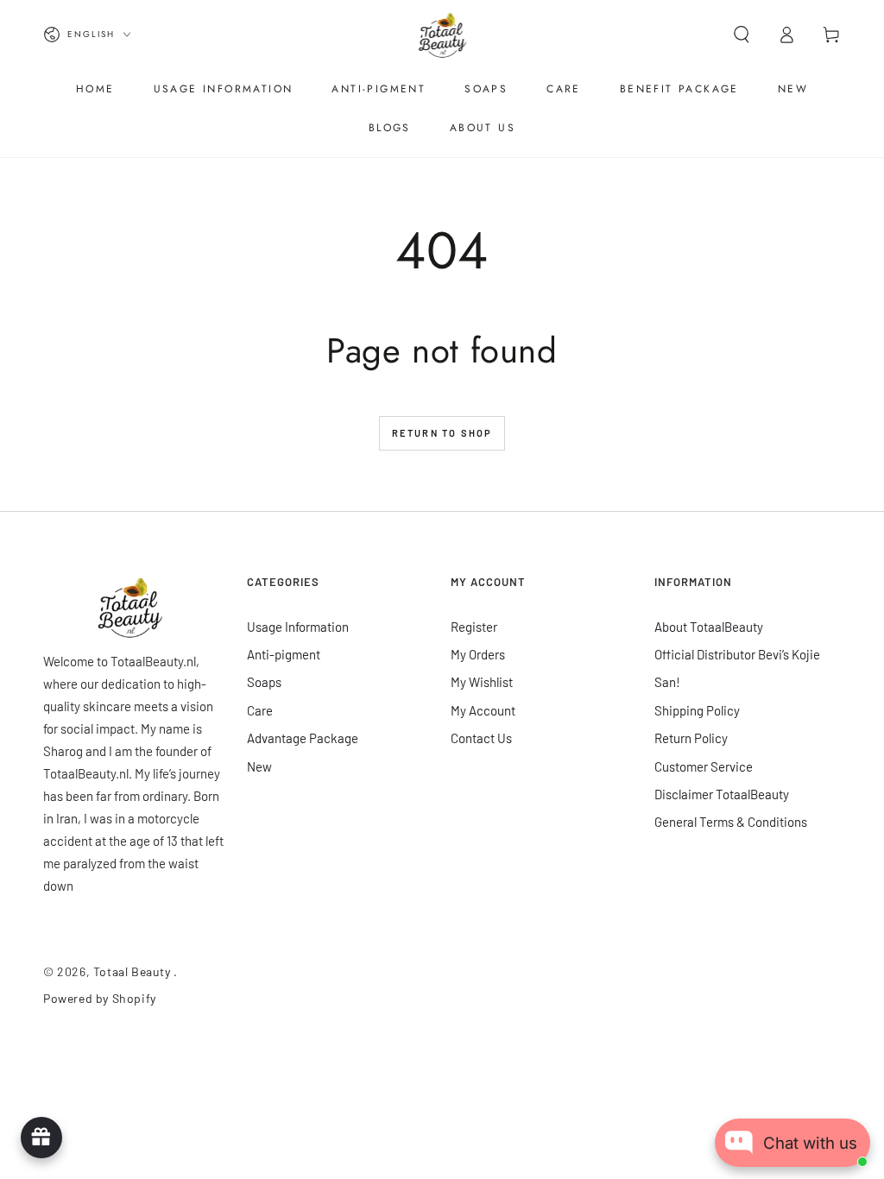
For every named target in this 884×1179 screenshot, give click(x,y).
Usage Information (298, 626)
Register (474, 626)
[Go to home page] (442, 34)
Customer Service (703, 766)
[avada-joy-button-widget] (41, 1137)
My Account (483, 710)
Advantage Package (302, 738)
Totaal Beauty (133, 971)
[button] (741, 35)
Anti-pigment (283, 654)
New (259, 766)
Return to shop (442, 432)
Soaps (264, 682)
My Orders (478, 654)
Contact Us (481, 738)
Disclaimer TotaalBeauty (721, 794)
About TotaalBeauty (708, 626)
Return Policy (691, 738)
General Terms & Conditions (730, 821)
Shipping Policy (697, 710)
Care (260, 710)
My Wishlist (482, 682)
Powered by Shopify (99, 998)
